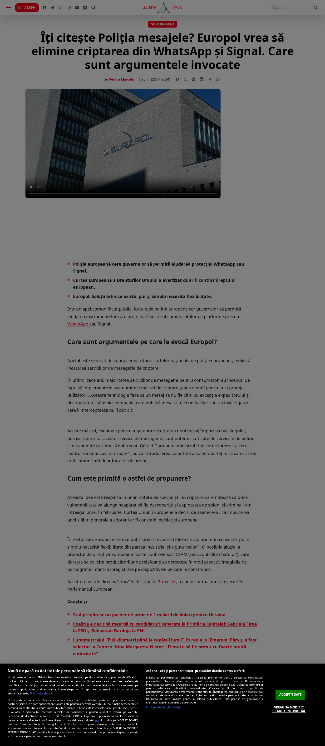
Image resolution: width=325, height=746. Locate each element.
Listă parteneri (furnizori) (163, 707)
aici (96, 720)
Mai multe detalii (41, 693)
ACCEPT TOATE (290, 694)
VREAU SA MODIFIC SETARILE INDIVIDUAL (289, 709)
